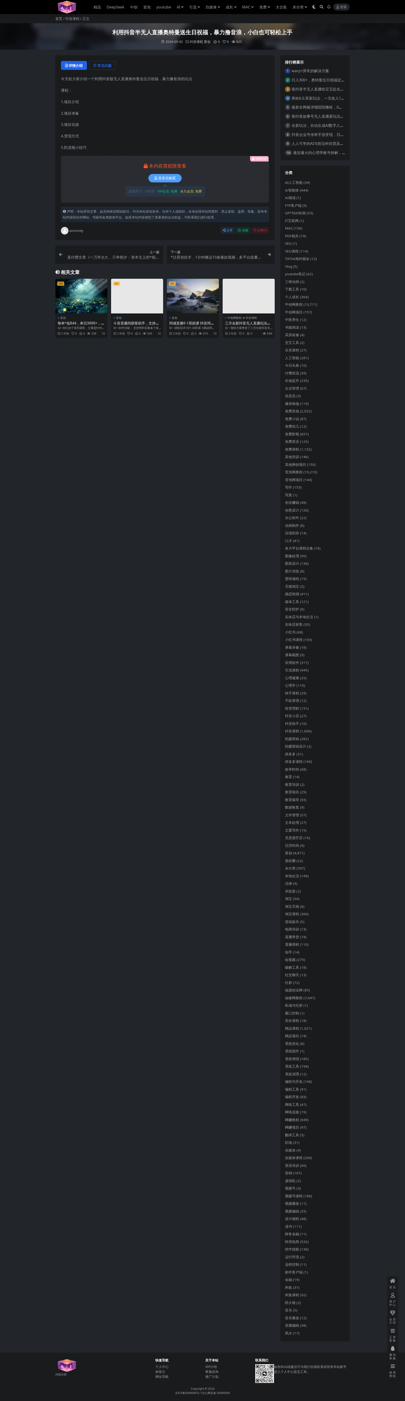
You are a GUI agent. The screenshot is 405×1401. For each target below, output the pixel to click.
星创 (207, 41)
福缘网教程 (294, 997)
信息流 (290, 395)
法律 (288, 883)
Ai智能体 (292, 190)
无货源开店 (294, 837)
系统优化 (292, 1043)
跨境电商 (292, 1241)
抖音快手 (292, 723)
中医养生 (292, 319)
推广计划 (211, 1376)
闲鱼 (288, 1287)
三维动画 (292, 281)
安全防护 (292, 609)
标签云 (160, 1371)
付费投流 (292, 373)
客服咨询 (211, 1371)
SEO (288, 243)
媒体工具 (292, 601)
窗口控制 (292, 1013)
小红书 (290, 632)
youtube (163, 7)
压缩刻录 (292, 533)
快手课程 (292, 693)
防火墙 (290, 1302)
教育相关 (292, 792)
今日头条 (292, 365)
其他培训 (292, 456)
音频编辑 (292, 1325)
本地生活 (292, 876)
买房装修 (292, 334)
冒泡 (147, 7)
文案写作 (292, 830)
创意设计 (292, 510)
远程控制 (292, 1264)
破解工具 (292, 967)
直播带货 (292, 936)
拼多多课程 (294, 761)
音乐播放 (292, 1317)
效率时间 (292, 769)
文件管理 (292, 815)
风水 (288, 1333)
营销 (288, 1173)
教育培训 (292, 784)
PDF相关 (292, 236)
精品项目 (292, 1035)
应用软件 (292, 662)
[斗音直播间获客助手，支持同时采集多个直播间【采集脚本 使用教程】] (137, 296)
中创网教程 (235, 318)
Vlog (288, 266)
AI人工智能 (294, 182)
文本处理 (292, 822)
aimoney (76, 230)
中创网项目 (294, 312)
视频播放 (292, 1203)
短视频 (290, 959)
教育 (288, 776)
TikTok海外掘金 (297, 258)
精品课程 (292, 1028)
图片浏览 (292, 571)
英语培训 (292, 1165)
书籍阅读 (292, 327)
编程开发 (292, 1096)
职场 (288, 1142)
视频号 (290, 1188)
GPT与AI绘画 (295, 213)
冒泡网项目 (294, 479)
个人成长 (292, 296)
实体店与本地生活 (299, 616)
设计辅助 (292, 1218)
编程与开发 (294, 1081)
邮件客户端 (294, 1272)
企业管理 (292, 388)
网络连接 (292, 1112)
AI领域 (290, 197)
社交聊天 (292, 974)
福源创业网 (294, 990)
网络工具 (292, 1104)
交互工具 (292, 342)
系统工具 (292, 1066)
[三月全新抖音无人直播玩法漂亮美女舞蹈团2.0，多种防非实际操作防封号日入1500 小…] (249, 296)
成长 (229, 7)
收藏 (245, 230)
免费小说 (292, 418)
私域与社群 (294, 1005)
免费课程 (292, 449)
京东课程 (292, 350)
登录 (343, 7)
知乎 (288, 952)
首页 (58, 18)
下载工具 (292, 289)
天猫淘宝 (292, 586)
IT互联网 (292, 220)
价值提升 (292, 380)
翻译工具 (292, 1135)
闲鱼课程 (292, 1294)
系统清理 (292, 1074)
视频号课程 (294, 1196)
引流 (193, 7)
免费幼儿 (292, 426)
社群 (288, 982)
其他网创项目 (295, 464)
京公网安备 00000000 (216, 1393)
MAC (246, 7)
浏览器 (290, 891)
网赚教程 (292, 1119)
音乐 (288, 1310)
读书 (288, 1226)
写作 (288, 487)
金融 (288, 1279)
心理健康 (292, 677)
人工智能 (292, 357)
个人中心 (162, 1366)
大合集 (281, 7)
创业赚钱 (292, 502)
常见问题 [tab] (105, 65)
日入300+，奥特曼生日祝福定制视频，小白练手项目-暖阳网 (341, 80)
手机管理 (292, 700)
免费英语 (292, 441)
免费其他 (292, 411)
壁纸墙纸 (292, 578)
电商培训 (292, 929)
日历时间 (292, 845)
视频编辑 (292, 1211)
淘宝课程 (292, 913)
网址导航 (162, 1376)
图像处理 (292, 556)
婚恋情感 (292, 593)
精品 (97, 7)
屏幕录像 (292, 647)
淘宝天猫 (292, 906)
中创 (134, 7)
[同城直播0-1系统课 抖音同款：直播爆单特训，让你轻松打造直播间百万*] (193, 296)
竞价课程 (292, 1020)
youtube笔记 (295, 273)
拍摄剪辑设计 (295, 746)
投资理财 (292, 708)
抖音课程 (72, 18)
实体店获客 (294, 624)
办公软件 (292, 517)
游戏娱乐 (292, 921)
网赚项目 (292, 1127)
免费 (263, 7)
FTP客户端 (293, 205)
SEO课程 (292, 251)
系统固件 (292, 1051)
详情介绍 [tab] (76, 65)
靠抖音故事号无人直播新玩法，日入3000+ (327, 116)
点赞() (262, 230)
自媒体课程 (294, 1157)
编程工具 (292, 1089)
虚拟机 (290, 1180)
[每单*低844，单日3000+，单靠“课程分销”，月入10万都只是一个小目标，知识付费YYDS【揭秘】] (81, 296)
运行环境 (292, 1256)
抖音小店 (292, 715)
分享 (229, 230)
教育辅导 (292, 799)
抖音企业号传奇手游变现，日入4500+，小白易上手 (334, 134)
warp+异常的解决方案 (310, 70)
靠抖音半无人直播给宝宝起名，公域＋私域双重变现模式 (338, 89)
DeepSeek (115, 7)
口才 (288, 540)
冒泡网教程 (294, 472)
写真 (288, 495)
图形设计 (292, 563)
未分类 (298, 7)
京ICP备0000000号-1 (188, 1393)
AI (178, 7)
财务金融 (292, 1234)
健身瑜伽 (292, 403)
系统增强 (292, 1058)
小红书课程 (294, 639)
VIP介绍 (211, 1366)
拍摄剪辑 (292, 738)
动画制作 (292, 525)
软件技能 (292, 1249)
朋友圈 (290, 860)
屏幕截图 (292, 654)
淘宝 (288, 898)
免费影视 (292, 434)
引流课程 (292, 670)
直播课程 (292, 944)
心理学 (290, 685)
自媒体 (211, 7)
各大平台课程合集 (299, 548)
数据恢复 (292, 807)
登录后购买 (167, 178)
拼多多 (290, 754)
